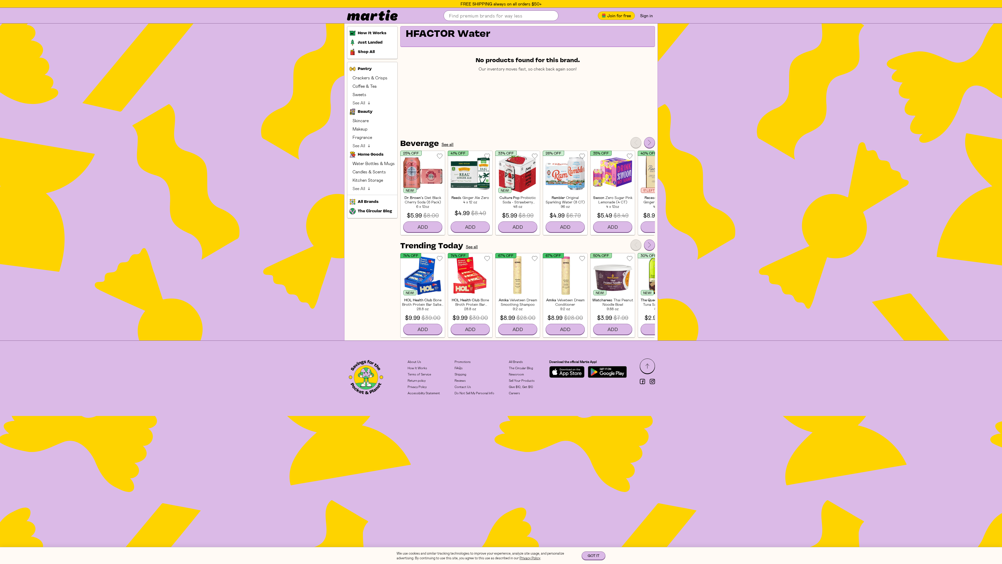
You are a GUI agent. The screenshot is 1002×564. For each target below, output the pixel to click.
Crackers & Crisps (370, 77)
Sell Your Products (522, 380)
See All (359, 102)
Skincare (361, 120)
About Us (414, 361)
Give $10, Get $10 (521, 387)
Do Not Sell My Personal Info (474, 393)
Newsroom (516, 374)
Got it (593, 555)
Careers (514, 393)
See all (448, 144)
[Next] (649, 142)
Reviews (460, 380)
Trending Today (431, 246)
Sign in (646, 15)
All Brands (516, 361)
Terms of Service (419, 374)
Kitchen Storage (368, 180)
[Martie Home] (368, 15)
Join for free (619, 15)
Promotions (463, 361)
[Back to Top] (647, 366)
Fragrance (362, 137)
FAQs (459, 368)
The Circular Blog (521, 368)
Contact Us (463, 387)
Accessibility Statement (424, 393)
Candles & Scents (369, 171)
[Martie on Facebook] (642, 381)
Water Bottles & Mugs (374, 163)
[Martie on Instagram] (652, 381)
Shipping (460, 374)
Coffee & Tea (365, 86)
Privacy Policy (417, 387)
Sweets (359, 94)
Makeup (360, 128)
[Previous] (635, 142)
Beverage (419, 144)
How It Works (417, 368)
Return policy (417, 380)
